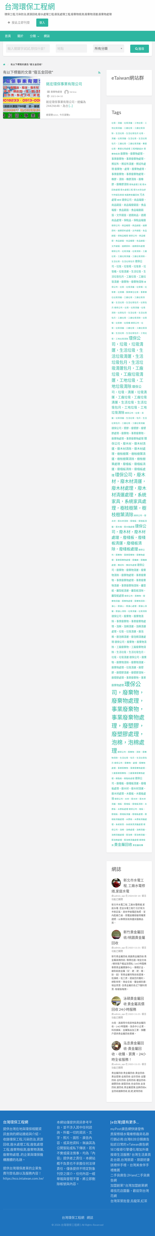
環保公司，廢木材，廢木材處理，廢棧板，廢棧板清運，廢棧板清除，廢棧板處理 (129, 537)
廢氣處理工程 (135, 184)
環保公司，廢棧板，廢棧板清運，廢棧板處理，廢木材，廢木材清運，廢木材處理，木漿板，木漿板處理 (129, 788)
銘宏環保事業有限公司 (64, 84)
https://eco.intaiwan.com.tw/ (23, 1178)
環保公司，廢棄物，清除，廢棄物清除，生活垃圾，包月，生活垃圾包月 (129, 757)
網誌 (47, 36)
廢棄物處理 (56, 91)
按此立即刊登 (21, 22)
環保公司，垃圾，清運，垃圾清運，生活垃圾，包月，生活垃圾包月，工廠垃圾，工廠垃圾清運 (129, 418)
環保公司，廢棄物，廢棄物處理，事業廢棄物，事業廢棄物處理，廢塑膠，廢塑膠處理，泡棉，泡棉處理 (128, 717)
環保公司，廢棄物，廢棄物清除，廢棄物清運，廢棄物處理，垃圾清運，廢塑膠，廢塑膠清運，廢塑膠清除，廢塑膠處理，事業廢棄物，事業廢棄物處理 (129, 671)
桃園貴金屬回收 (132, 195)
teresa (73, 91)
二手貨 (141, 1175)
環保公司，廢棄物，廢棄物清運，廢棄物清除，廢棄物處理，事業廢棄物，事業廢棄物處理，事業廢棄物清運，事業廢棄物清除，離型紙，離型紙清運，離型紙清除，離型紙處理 (129, 580)
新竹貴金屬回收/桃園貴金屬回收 (128, 937)
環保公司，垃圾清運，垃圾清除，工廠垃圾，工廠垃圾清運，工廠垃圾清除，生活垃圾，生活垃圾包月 (129, 256)
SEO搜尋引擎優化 (123, 1149)
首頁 (8, 36)
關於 (20, 36)
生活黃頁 (144, 1155)
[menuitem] (19, 22)
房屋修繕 (116, 1134)
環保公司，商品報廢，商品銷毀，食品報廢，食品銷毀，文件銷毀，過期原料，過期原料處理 (129, 240)
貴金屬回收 (123, 844)
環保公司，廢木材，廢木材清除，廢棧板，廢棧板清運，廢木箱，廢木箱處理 (129, 521)
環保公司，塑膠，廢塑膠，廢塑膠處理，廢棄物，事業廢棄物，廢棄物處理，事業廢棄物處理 (129, 433)
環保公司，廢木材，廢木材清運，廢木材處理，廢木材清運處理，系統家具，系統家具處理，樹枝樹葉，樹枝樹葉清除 (129, 494)
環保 (119, 200)
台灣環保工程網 (30, 6)
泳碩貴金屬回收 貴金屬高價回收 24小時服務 (128, 1003)
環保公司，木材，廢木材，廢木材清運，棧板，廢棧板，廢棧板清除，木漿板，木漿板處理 (129, 804)
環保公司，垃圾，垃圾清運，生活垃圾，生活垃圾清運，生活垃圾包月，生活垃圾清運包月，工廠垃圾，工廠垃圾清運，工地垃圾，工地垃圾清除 (127, 362)
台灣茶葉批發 (120, 1201)
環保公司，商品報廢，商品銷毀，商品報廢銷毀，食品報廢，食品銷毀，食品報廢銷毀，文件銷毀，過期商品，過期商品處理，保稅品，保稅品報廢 (129, 210)
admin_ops (119, 895)
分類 (33, 36)
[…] (71, 105)
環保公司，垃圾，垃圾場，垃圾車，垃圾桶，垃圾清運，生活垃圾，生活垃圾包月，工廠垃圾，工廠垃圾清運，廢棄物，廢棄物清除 (129, 271)
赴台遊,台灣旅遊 (122, 1160)
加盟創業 (138, 1185)
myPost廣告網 (120, 1129)
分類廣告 (142, 1139)
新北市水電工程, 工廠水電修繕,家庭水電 (128, 885)
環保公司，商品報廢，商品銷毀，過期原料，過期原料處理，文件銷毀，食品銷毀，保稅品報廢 (129, 230)
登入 (42, 22)
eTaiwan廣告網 (138, 1144)
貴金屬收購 (138, 845)
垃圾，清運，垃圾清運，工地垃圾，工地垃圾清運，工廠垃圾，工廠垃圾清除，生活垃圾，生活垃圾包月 (129, 128)
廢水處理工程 (126, 189)
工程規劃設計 (137, 148)
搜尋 (141, 48)
